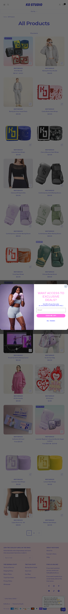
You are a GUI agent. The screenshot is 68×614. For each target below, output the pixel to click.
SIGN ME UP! (51, 315)
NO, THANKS (51, 321)
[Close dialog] (66, 286)
